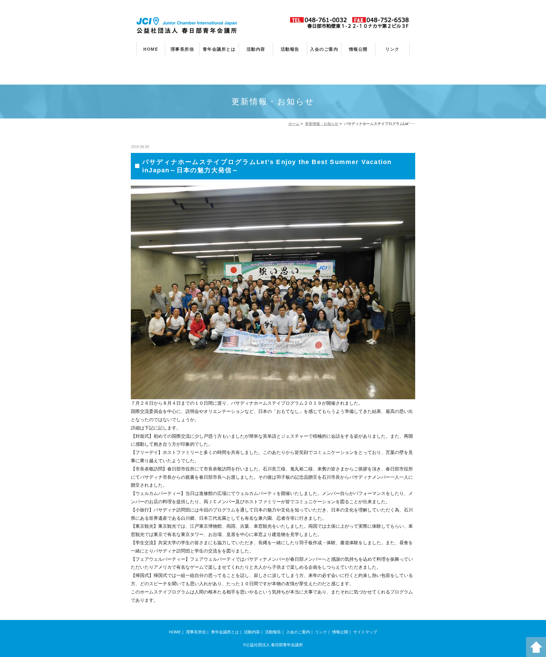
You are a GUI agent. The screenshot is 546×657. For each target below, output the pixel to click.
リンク (392, 49)
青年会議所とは (219, 49)
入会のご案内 (324, 49)
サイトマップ (365, 632)
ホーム (293, 124)
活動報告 (290, 49)
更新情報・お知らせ (321, 124)
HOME (150, 49)
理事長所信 (182, 49)
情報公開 (358, 49)
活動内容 (256, 49)
